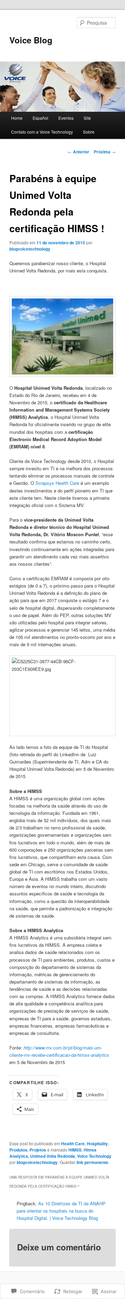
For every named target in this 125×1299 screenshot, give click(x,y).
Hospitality (97, 1143)
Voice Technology (94, 1156)
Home (17, 118)
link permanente (92, 1162)
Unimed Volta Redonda (52, 1156)
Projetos (38, 1150)
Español (40, 118)
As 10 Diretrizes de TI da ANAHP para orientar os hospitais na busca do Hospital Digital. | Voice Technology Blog (61, 1210)
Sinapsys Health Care (57, 483)
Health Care (73, 1143)
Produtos (18, 1150)
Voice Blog (30, 40)
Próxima (105, 152)
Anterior (78, 152)
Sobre (88, 132)
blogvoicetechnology (29, 249)
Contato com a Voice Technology (42, 132)
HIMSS (75, 1150)
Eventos (66, 118)
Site (87, 118)
